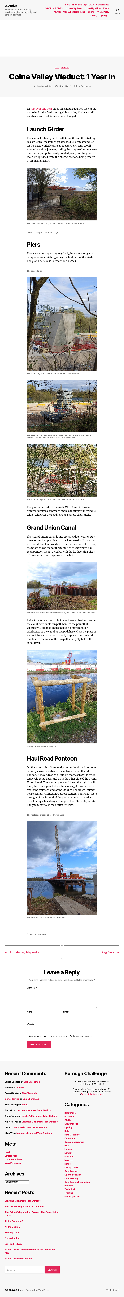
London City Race (73, 8)
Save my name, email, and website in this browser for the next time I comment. (61, 1036)
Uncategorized (72, 1196)
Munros (57, 12)
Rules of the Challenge (92, 1094)
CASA (91, 4)
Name (30, 1012)
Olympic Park (71, 1167)
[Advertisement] (62, 38)
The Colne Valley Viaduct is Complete (24, 1206)
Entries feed (11, 1156)
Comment (32, 988)
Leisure (68, 1149)
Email (66, 1012)
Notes (67, 1164)
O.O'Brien (11, 5)
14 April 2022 (65, 86)
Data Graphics (72, 1134)
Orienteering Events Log (77, 1182)
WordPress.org (13, 1163)
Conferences (102, 4)
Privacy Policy (102, 12)
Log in (8, 1152)
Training (68, 1193)
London (65, 67)
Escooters (69, 1138)
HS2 (57, 67)
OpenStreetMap (72, 1174)
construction (35, 934)
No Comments (84, 86)
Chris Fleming (12, 1099)
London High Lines (92, 8)
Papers (90, 12)
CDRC (67, 1120)
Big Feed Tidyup (13, 1244)
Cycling (68, 1127)
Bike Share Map (79, 4)
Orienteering (71, 1178)
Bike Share (70, 1113)
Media (106, 8)
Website (30, 1024)
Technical (69, 1189)
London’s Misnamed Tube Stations (33, 1110)
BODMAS (69, 1116)
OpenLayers (70, 1171)
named (20, 1087)
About (67, 4)
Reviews (68, 1185)
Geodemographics (74, 1142)
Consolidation (12, 1238)
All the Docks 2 (12, 1227)
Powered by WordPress (37, 1290)
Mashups (69, 1156)
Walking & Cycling (98, 15)
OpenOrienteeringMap (74, 12)
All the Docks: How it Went (18, 1258)
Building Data (12, 1232)
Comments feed (13, 1159)
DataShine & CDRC (53, 8)
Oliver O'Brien (45, 86)
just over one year (41, 108)
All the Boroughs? (14, 1221)
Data (66, 1131)
